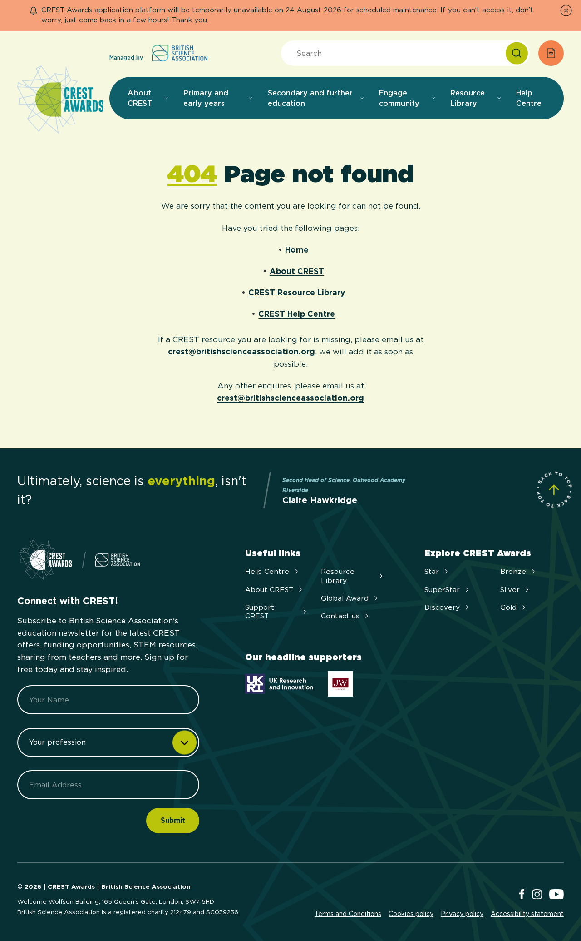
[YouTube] (556, 895)
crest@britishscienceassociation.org (241, 351)
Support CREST (259, 611)
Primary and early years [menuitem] (205, 98)
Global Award (345, 598)
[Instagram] (537, 895)
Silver (510, 589)
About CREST (297, 271)
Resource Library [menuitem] (467, 98)
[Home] (60, 100)
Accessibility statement (527, 913)
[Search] (517, 53)
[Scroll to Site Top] (554, 490)
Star (431, 571)
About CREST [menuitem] (140, 98)
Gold (508, 607)
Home (297, 249)
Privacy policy (462, 913)
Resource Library (338, 575)
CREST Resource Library (296, 292)
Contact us (340, 616)
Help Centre (267, 571)
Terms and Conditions (348, 913)
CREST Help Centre (296, 314)
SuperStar (442, 589)
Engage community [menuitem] (399, 98)
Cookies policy (411, 913)
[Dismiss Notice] (566, 10)
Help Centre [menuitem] (529, 98)
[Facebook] (521, 895)
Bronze (513, 571)
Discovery (442, 607)
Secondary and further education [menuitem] (310, 98)
